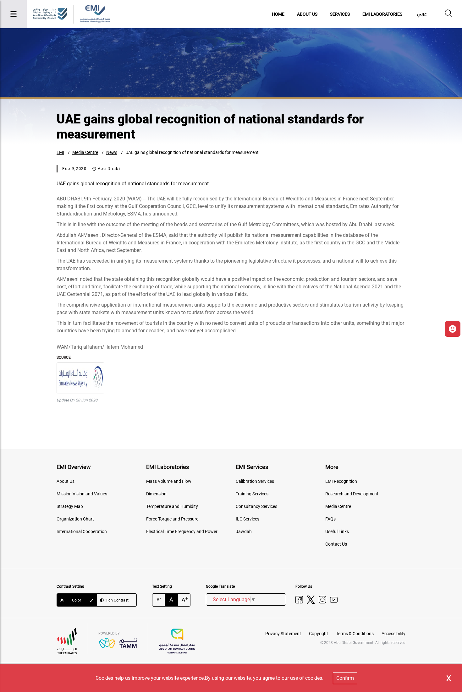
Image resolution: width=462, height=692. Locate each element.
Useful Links (337, 531)
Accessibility (393, 633)
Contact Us (336, 544)
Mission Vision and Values (82, 493)
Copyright (318, 633)
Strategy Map (70, 506)
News (111, 152)
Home (278, 14)
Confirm (345, 678)
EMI (60, 152)
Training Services (252, 493)
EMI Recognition (341, 481)
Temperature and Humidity (172, 506)
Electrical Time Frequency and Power (181, 531)
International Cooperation (82, 531)
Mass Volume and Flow (168, 481)
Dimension (156, 493)
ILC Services (247, 518)
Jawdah (244, 531)
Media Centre (85, 152)
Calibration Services (255, 481)
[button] (452, 329)
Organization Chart (75, 518)
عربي (421, 14)
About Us (307, 14)
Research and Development (351, 493)
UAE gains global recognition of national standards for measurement (192, 152)
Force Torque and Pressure (172, 518)
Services (340, 14)
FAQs (330, 518)
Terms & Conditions (355, 633)
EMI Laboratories (382, 14)
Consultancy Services (256, 506)
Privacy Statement (283, 633)
